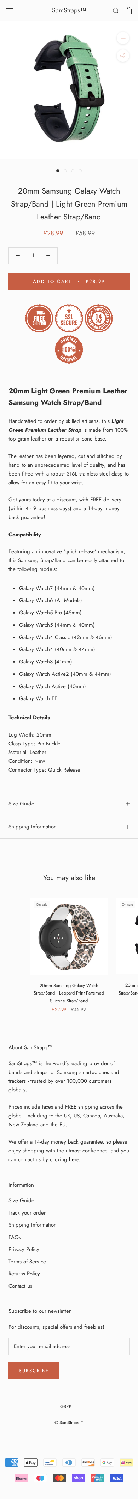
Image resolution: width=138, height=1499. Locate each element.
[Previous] (45, 170)
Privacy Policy (23, 1249)
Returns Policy (24, 1273)
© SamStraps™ (69, 1422)
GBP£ (65, 1406)
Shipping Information (32, 827)
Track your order (27, 1213)
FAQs (14, 1237)
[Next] (93, 170)
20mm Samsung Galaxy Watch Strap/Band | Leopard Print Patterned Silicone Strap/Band (69, 993)
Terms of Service (27, 1261)
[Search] (116, 10)
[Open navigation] (9, 10)
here (74, 1159)
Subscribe (34, 1370)
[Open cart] (129, 10)
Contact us (20, 1286)
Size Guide (21, 804)
